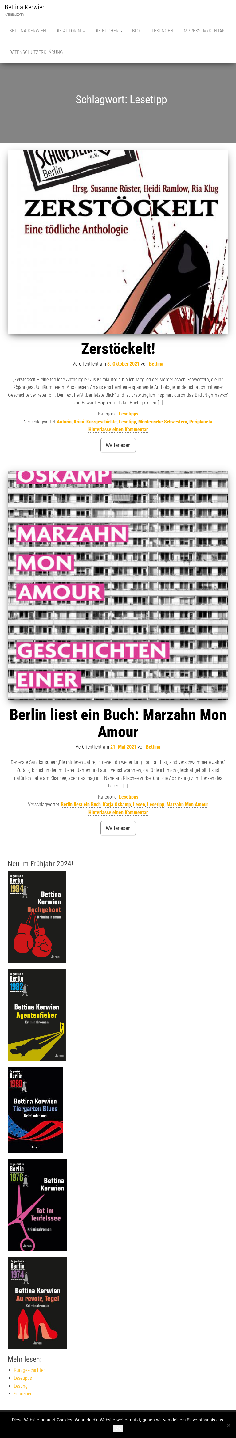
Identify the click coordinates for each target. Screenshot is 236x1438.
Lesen (139, 804)
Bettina (156, 364)
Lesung (21, 1386)
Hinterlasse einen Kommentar (118, 429)
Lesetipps (128, 414)
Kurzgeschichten (30, 1370)
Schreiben (23, 1394)
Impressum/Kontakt (205, 31)
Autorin (64, 422)
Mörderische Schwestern (162, 422)
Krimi (79, 422)
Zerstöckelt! (118, 349)
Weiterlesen (118, 445)
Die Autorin (68, 31)
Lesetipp (127, 422)
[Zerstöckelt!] (118, 242)
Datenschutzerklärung (36, 52)
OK (118, 1428)
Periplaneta (200, 422)
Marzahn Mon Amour (187, 804)
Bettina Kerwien (25, 7)
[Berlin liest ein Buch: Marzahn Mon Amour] (118, 585)
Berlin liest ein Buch (81, 804)
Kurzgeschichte (101, 422)
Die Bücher (107, 31)
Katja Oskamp (117, 804)
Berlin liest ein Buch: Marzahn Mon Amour (118, 723)
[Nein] (228, 1425)
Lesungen (162, 31)
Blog (137, 31)
